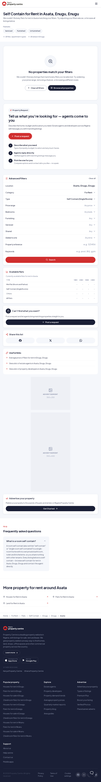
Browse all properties (63, 88)
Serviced (8, 31)
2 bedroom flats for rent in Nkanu (17, 736)
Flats (24, 616)
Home (5, 616)
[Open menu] (96, 3)
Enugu (45, 616)
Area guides (49, 713)
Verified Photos (83, 704)
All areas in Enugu (37, 37)
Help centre (8, 753)
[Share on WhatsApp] (80, 340)
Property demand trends (54, 695)
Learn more (10, 652)
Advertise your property (87, 686)
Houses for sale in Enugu (13, 695)
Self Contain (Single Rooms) (17, 289)
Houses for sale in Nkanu (13, 731)
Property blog (50, 709)
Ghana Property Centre (34, 671)
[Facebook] (78, 774)
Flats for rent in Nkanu (12, 727)
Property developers (53, 691)
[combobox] (56, 185)
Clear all (92, 178)
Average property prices (54, 700)
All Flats (9, 298)
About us (7, 748)
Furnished (21, 31)
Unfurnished (35, 31)
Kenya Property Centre (12, 671)
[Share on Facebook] (20, 340)
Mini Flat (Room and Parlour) (17, 284)
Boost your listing (85, 700)
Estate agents (50, 686)
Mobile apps (8, 762)
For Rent (14, 616)
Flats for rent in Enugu (12, 691)
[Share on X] (50, 340)
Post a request (22, 136)
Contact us (8, 757)
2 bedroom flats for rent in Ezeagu (17, 718)
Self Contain (34, 616)
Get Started (49, 508)
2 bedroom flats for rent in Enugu (17, 700)
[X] (84, 774)
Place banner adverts (86, 709)
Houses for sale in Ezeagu (14, 713)
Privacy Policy (41, 774)
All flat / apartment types (15, 37)
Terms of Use (53, 774)
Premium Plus (83, 695)
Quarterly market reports (55, 704)
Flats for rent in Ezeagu (12, 709)
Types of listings (84, 691)
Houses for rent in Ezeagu (14, 704)
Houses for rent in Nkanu (13, 722)
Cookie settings (67, 774)
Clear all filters (37, 88)
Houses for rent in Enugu (13, 686)
